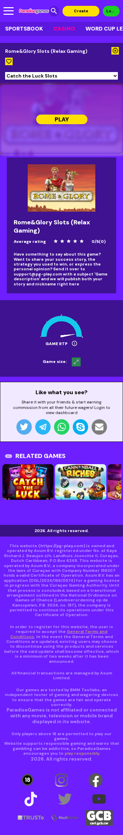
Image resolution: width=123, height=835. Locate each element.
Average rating (30, 241)
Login (111, 11)
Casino (64, 28)
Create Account (80, 12)
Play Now (61, 120)
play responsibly (82, 753)
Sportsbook (24, 28)
